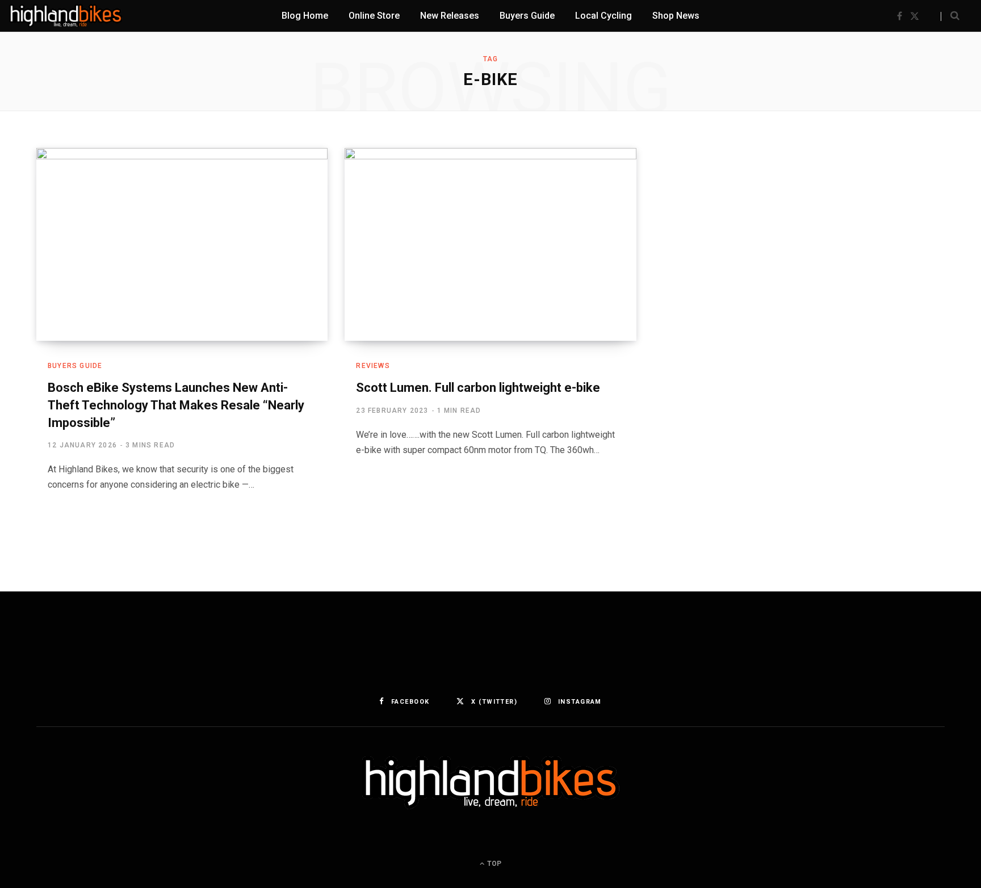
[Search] (950, 16)
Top (493, 864)
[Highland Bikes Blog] (66, 15)
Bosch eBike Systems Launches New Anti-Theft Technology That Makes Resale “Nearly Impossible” (176, 405)
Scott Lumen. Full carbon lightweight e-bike (478, 387)
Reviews (372, 366)
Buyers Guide (75, 366)
